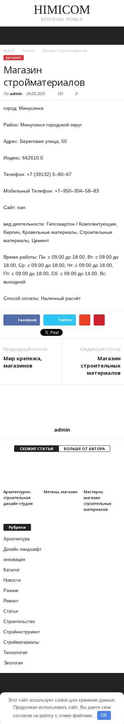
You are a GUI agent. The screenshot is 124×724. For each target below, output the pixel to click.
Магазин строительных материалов (101, 365)
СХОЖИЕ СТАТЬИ (36, 448)
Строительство (19, 621)
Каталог (13, 57)
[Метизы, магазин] (62, 473)
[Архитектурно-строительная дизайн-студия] (21, 473)
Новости (12, 580)
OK (104, 715)
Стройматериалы (21, 642)
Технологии (15, 652)
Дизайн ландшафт (22, 549)
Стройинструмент (21, 631)
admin (16, 93)
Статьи (10, 611)
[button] (113, 35)
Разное (10, 590)
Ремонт (11, 600)
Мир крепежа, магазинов (22, 362)
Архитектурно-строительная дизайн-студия (18, 497)
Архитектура (16, 538)
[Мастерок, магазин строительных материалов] (102, 473)
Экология (13, 662)
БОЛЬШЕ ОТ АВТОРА (84, 448)
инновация (14, 559)
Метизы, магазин (61, 491)
